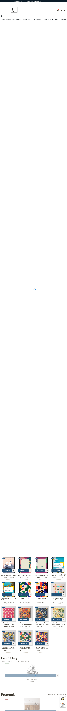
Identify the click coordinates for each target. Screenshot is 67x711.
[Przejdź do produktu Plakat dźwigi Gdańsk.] (32, 670)
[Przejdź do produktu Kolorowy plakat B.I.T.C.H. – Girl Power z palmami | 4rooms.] (8, 589)
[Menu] (65, 697)
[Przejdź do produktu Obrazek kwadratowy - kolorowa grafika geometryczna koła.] (58, 589)
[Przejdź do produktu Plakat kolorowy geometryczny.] (41, 589)
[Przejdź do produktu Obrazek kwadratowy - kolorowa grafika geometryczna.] (8, 614)
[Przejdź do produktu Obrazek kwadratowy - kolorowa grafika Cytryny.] (8, 638)
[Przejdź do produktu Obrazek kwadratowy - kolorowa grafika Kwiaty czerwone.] (25, 614)
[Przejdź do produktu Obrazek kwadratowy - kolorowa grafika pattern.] (41, 638)
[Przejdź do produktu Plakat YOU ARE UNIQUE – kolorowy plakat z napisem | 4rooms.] (41, 565)
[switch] (62, 706)
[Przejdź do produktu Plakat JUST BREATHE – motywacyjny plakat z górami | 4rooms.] (8, 565)
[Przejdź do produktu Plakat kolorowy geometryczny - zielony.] (25, 589)
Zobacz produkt (7, 570)
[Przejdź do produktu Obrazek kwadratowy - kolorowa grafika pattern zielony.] (25, 638)
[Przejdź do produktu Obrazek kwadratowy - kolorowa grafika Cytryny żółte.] (58, 614)
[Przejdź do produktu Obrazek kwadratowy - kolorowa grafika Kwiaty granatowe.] (41, 614)
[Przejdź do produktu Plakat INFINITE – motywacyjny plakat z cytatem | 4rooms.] (58, 565)
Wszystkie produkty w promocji (56, 694)
